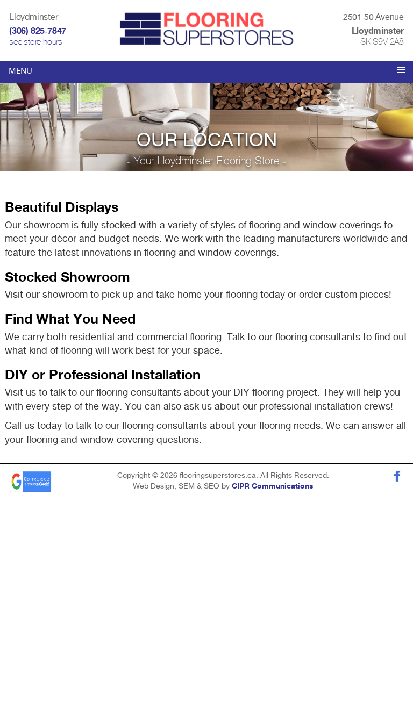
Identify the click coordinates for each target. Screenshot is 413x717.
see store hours (35, 42)
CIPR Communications (273, 486)
